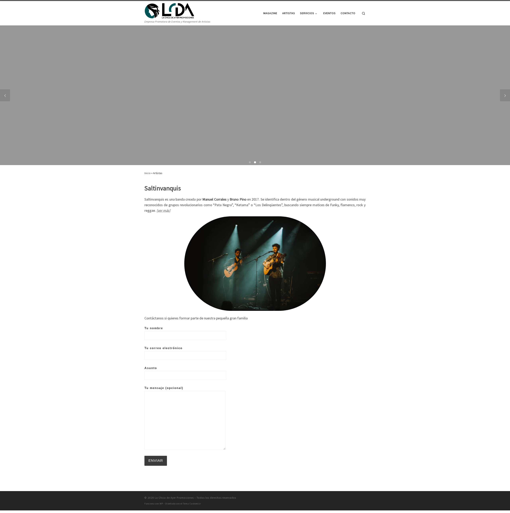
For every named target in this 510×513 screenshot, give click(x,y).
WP (161, 503)
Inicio (147, 173)
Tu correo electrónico (163, 348)
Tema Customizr (192, 503)
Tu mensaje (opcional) (163, 388)
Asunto (150, 368)
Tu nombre (153, 328)
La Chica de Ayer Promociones (174, 497)
